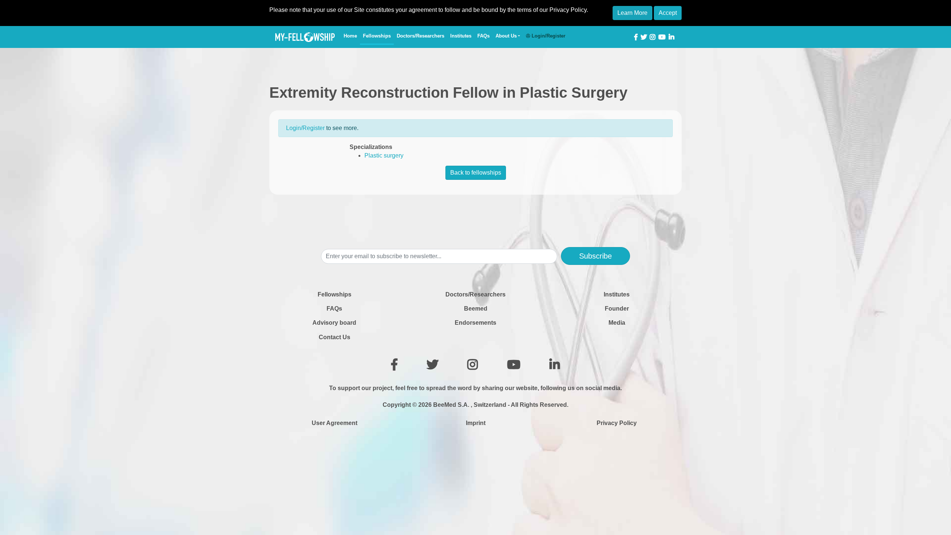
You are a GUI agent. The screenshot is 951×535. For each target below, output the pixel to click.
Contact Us (334, 337)
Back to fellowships (475, 172)
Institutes (460, 36)
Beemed (475, 308)
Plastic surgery (383, 155)
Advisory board (334, 323)
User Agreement (334, 423)
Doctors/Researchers (420, 36)
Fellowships (377, 36)
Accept (668, 13)
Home (352, 36)
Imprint (476, 423)
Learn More (632, 13)
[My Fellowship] (305, 37)
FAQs (483, 36)
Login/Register (305, 128)
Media (616, 323)
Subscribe (595, 256)
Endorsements (475, 323)
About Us (506, 36)
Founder (617, 308)
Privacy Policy (617, 423)
